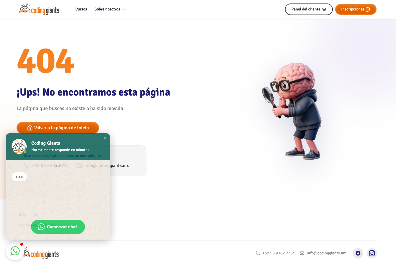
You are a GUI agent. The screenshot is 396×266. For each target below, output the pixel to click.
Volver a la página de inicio (61, 128)
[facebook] (358, 253)
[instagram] (372, 253)
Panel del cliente (305, 9)
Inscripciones (352, 9)
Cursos (81, 9)
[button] (105, 137)
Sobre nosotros (107, 9)
